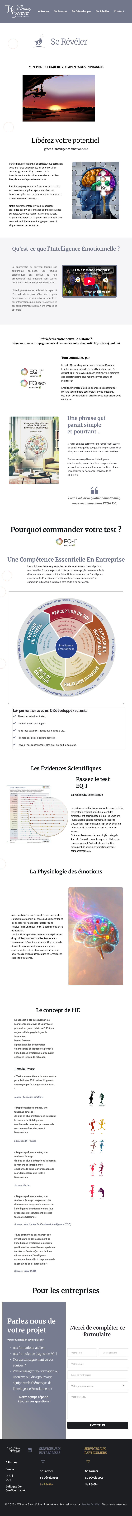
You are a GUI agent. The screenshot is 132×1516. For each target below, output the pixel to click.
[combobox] (97, 1386)
